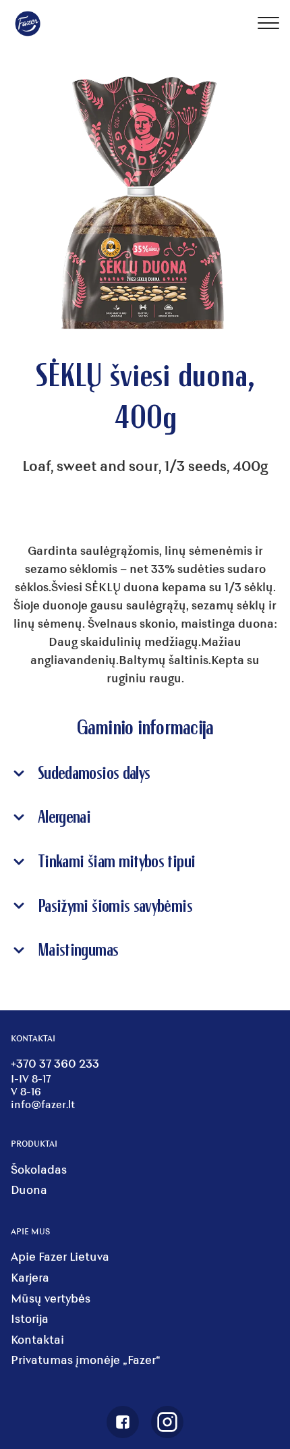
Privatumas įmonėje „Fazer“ (86, 1359)
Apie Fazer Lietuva (60, 1256)
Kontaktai (37, 1339)
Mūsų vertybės (50, 1298)
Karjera (30, 1277)
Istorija (30, 1318)
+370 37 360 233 (55, 1063)
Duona (29, 1189)
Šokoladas (39, 1169)
